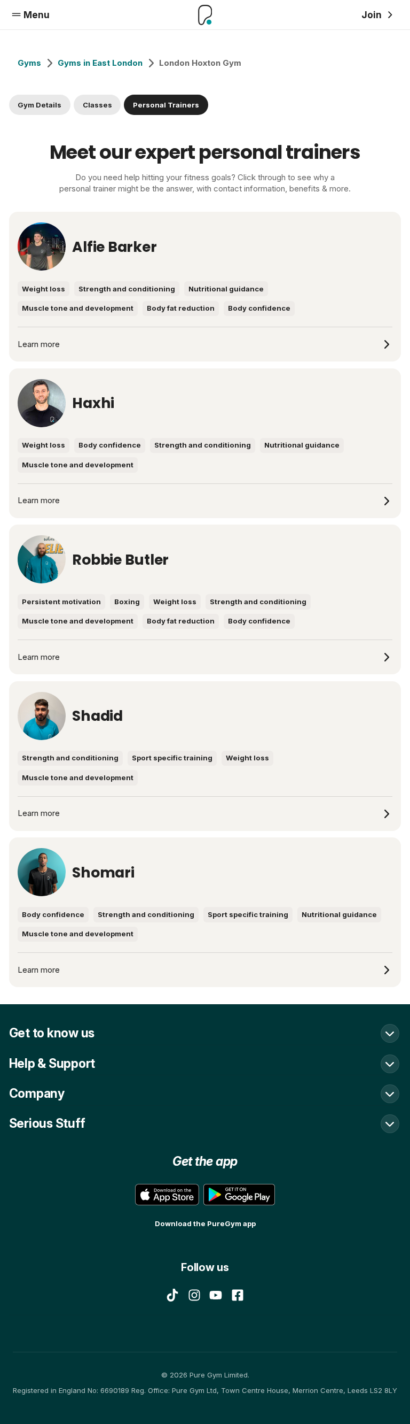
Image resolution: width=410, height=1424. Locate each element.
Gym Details (39, 105)
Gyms (29, 63)
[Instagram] (194, 1295)
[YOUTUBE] (215, 1295)
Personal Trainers (166, 105)
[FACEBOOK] (237, 1295)
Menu (36, 14)
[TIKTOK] (172, 1295)
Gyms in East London (100, 63)
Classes (97, 105)
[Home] (204, 14)
